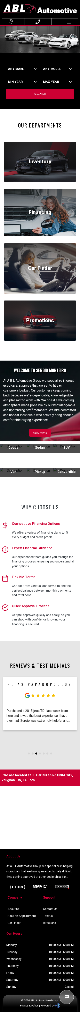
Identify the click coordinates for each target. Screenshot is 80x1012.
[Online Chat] (66, 997)
